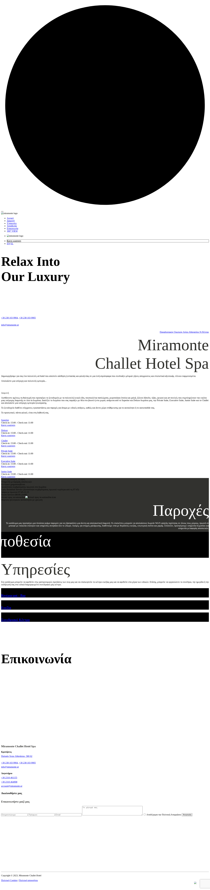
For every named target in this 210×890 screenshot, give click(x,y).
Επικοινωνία (12, 228)
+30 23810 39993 (17, 855)
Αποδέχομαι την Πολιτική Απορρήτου (164, 814)
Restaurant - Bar (13, 595)
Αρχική (10, 218)
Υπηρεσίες (12, 223)
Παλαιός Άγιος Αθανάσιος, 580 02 (16, 756)
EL (12, 243)
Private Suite (7, 451)
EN (8, 243)
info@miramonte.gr (10, 325)
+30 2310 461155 (9, 777)
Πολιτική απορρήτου (28, 880)
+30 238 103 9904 (9, 318)
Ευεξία (6, 607)
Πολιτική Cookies (9, 880)
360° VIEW (12, 231)
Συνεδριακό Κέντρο (15, 620)
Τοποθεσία (12, 226)
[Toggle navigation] (2, 211)
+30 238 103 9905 (27, 318)
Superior (5, 420)
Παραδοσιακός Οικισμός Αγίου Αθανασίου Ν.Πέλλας (184, 332)
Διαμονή (11, 220)
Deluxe (4, 430)
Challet (4, 440)
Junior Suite (6, 471)
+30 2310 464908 (9, 782)
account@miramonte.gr (11, 786)
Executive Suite (8, 461)
